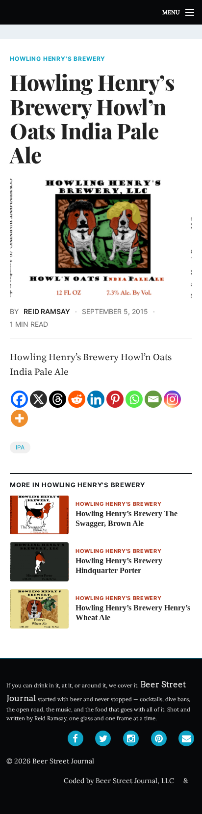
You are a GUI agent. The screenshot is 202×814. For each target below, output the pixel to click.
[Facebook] (19, 399)
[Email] (153, 399)
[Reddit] (76, 399)
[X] (38, 399)
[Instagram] (172, 399)
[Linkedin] (95, 399)
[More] (19, 418)
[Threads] (57, 399)
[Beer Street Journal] (101, 12)
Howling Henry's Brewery (57, 59)
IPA (20, 447)
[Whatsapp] (134, 399)
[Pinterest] (115, 399)
